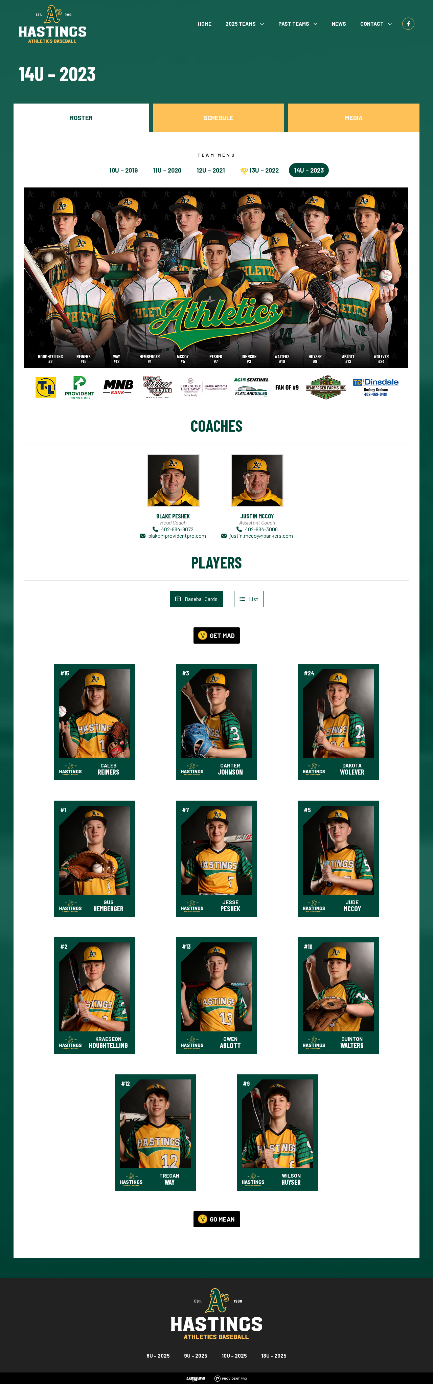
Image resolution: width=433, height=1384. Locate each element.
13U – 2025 (274, 1356)
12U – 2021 (211, 170)
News (339, 24)
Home (204, 24)
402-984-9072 (177, 529)
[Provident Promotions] (230, 1378)
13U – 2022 (264, 170)
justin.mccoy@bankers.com (261, 535)
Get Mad (222, 635)
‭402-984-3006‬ (261, 529)
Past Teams (293, 24)
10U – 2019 (123, 170)
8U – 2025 (158, 1356)
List (253, 599)
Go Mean (222, 1219)
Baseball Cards (201, 599)
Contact (372, 24)
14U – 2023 (309, 170)
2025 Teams (241, 24)
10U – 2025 (234, 1356)
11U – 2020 (167, 170)
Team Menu (216, 155)
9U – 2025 (195, 1356)
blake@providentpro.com (177, 535)
